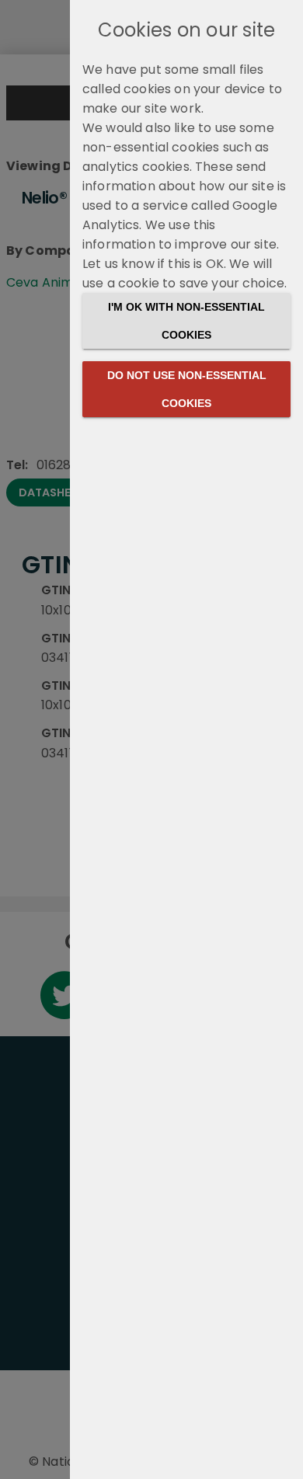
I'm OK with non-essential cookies (186, 321)
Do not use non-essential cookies (186, 389)
